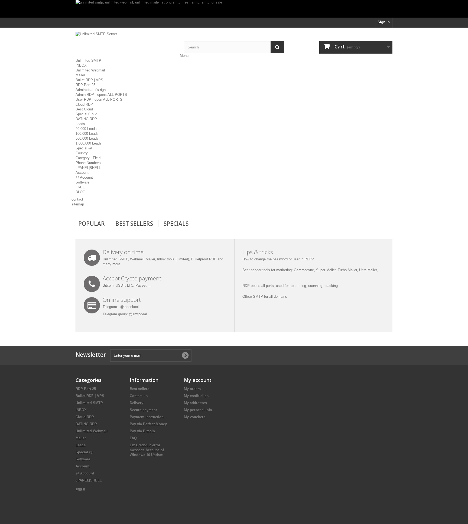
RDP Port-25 (85, 85)
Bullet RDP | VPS (89, 80)
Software (82, 182)
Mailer (80, 75)
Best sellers (139, 389)
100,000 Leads (87, 134)
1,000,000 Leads (89, 143)
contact (77, 199)
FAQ (133, 438)
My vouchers (194, 417)
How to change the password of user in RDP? (278, 259)
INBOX (81, 65)
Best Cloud (84, 109)
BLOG (80, 192)
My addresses (195, 403)
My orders (192, 389)
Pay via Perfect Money (148, 424)
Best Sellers (134, 223)
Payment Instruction (147, 417)
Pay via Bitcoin (142, 431)
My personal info (198, 410)
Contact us (139, 396)
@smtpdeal (138, 314)
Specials (176, 223)
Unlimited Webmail (90, 70)
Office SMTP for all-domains (264, 296)
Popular (91, 223)
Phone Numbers (88, 163)
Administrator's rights (92, 90)
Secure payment (143, 410)
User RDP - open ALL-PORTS (99, 99)
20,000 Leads (86, 129)
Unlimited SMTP (88, 60)
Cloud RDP (84, 104)
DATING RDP (86, 119)
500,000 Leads (87, 138)
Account (82, 173)
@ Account (84, 177)
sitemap (78, 204)
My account (198, 380)
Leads (80, 124)
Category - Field (88, 158)
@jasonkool (129, 307)
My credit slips (196, 396)
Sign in (384, 22)
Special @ (84, 148)
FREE (80, 187)
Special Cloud (86, 114)
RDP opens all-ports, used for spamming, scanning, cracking (290, 286)
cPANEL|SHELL (88, 168)
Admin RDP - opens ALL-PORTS (101, 95)
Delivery (136, 403)
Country (82, 153)
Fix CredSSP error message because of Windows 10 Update (147, 450)
